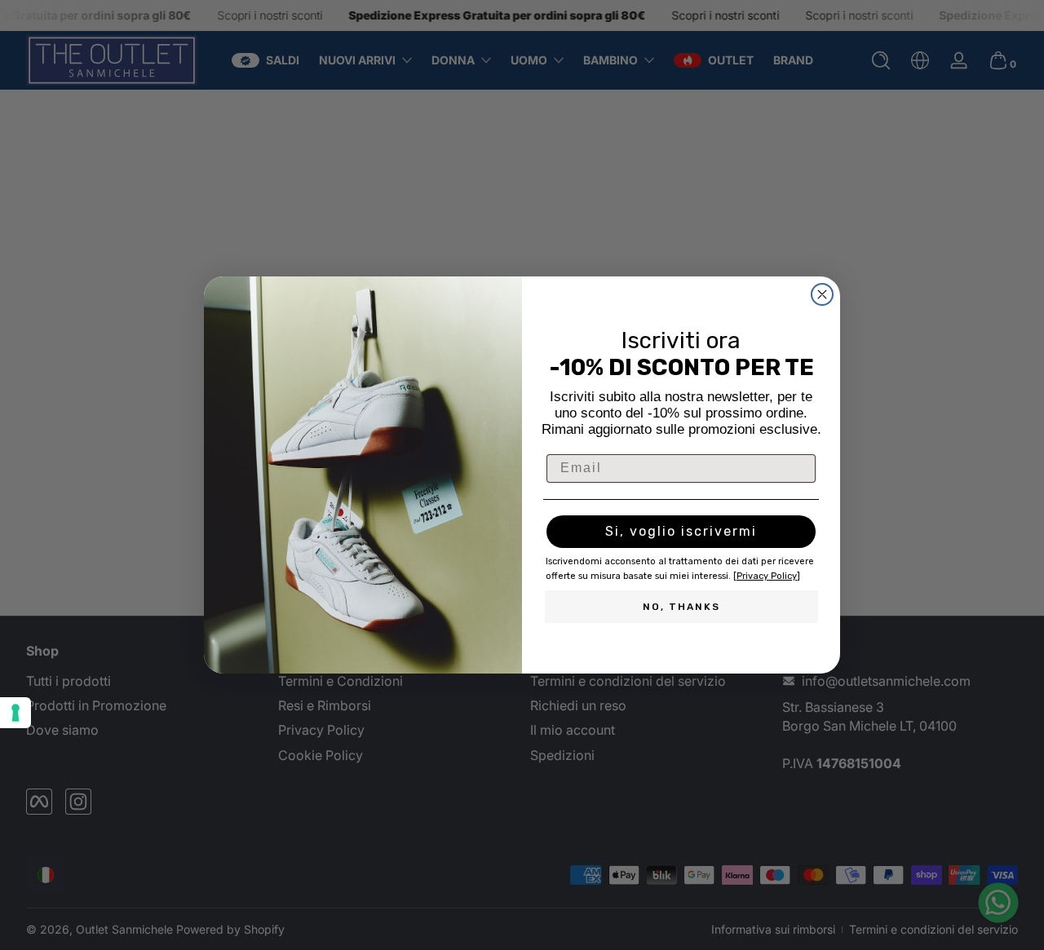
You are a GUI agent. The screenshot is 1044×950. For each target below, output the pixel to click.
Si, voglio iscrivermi (681, 531)
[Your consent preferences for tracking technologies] (15, 712)
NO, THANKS (681, 606)
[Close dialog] (822, 294)
